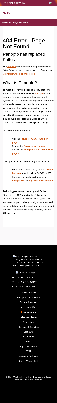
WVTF (29, 351)
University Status (28, 293)
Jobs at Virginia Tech (28, 361)
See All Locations (25, 282)
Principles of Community (28, 297)
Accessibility (28, 322)
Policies (28, 341)
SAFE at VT (28, 337)
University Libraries (28, 317)
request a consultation (40, 180)
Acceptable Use (28, 307)
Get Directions (23, 277)
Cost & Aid (28, 332)
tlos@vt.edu (18, 180)
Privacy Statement (28, 302)
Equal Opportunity (28, 346)
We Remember (30, 312)
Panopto (11, 66)
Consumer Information (28, 327)
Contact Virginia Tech (28, 286)
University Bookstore (28, 356)
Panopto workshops (34, 146)
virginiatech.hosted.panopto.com (19, 74)
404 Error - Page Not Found (15, 22)
